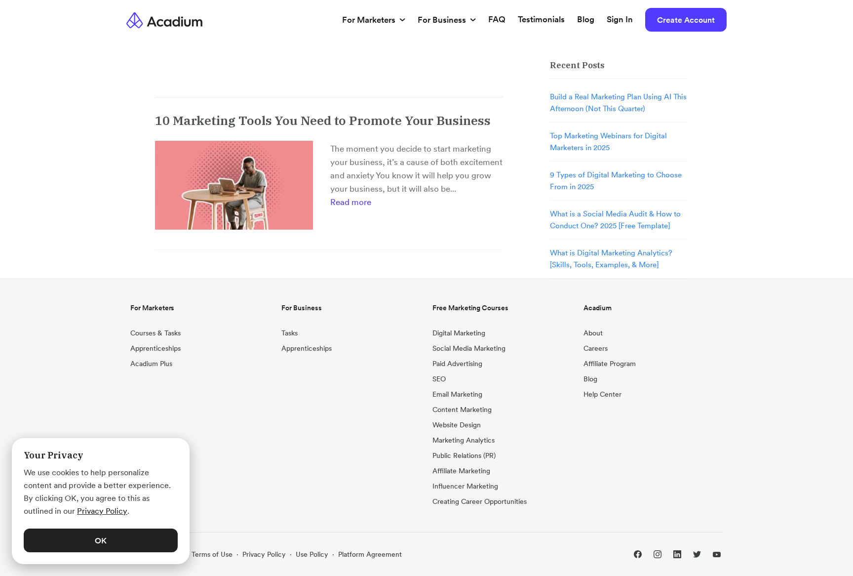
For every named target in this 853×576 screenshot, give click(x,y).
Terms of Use (212, 554)
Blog (585, 19)
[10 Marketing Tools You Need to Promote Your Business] (234, 185)
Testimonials (541, 19)
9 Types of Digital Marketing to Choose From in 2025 (616, 180)
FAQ (496, 19)
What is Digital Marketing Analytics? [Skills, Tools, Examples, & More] (611, 258)
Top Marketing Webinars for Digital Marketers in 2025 (608, 141)
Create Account (686, 20)
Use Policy (312, 554)
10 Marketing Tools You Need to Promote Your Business (322, 120)
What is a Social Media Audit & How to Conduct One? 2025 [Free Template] (615, 219)
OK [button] (101, 540)
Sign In (620, 19)
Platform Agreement (370, 554)
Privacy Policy (264, 554)
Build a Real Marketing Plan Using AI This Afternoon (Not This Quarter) (618, 102)
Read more (350, 202)
